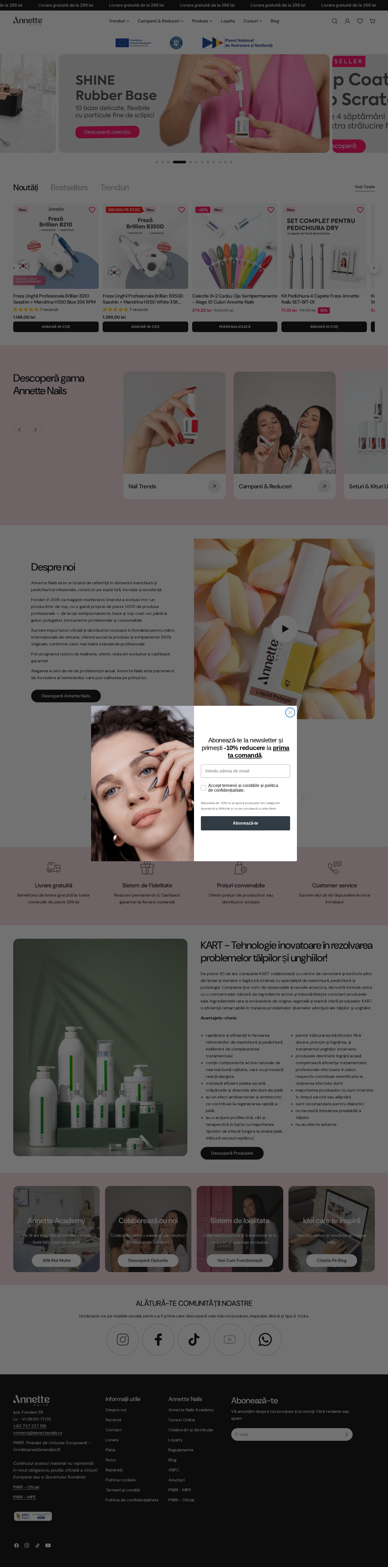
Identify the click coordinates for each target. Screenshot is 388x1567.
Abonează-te (245, 823)
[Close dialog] (290, 712)
